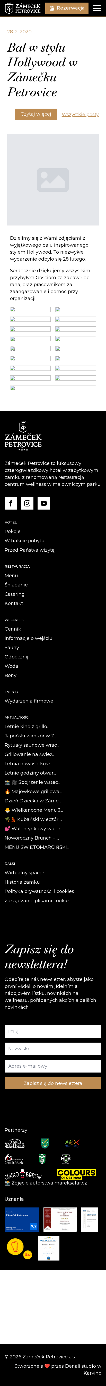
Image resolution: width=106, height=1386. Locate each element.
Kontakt (14, 603)
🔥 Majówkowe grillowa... (33, 791)
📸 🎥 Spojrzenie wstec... (32, 782)
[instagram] (27, 503)
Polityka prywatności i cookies (39, 891)
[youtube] (44, 503)
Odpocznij (16, 657)
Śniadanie (16, 585)
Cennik (13, 629)
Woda (11, 666)
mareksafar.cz (71, 1183)
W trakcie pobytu (25, 541)
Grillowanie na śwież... (30, 754)
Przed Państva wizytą (30, 550)
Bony (10, 675)
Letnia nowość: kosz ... (29, 764)
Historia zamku (22, 882)
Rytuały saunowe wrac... (32, 745)
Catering (15, 594)
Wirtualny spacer (24, 873)
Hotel (11, 522)
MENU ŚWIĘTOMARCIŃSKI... (37, 847)
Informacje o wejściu (28, 638)
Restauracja (17, 566)
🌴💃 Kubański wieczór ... (33, 819)
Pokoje (13, 531)
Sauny (12, 647)
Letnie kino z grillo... (27, 726)
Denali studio (80, 1366)
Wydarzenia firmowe (29, 701)
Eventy (12, 692)
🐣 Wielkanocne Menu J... (34, 810)
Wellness (14, 620)
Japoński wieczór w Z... (31, 736)
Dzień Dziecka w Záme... (33, 801)
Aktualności (17, 717)
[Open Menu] (97, 8)
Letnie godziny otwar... (30, 773)
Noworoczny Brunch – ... (32, 838)
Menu (11, 575)
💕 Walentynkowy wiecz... (34, 829)
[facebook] (11, 503)
